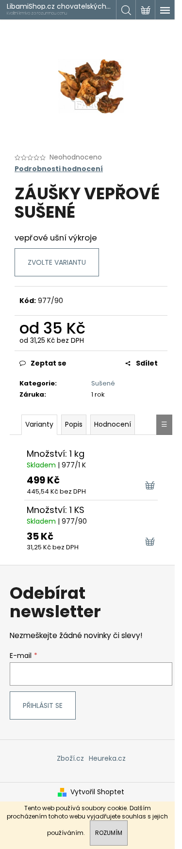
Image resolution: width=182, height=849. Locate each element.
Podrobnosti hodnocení (59, 169)
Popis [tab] (74, 424)
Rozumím (108, 833)
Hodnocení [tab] (112, 424)
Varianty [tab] (39, 424)
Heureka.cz (107, 758)
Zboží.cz (70, 758)
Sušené (103, 383)
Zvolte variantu (57, 262)
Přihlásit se (43, 705)
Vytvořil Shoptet (97, 792)
